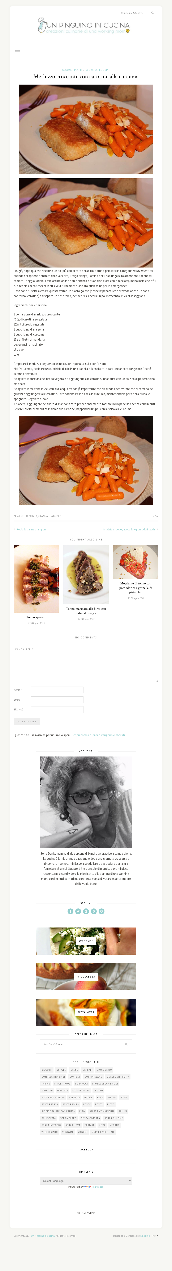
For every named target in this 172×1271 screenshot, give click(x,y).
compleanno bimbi (53, 1076)
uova (102, 1125)
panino (111, 1097)
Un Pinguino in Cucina (43, 1235)
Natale (88, 1097)
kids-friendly (81, 1090)
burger (61, 1069)
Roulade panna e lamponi (31, 529)
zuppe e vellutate (103, 1132)
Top (154, 1235)
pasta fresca (50, 1104)
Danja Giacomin (50, 515)
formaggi (81, 1083)
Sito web (18, 709)
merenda (74, 1097)
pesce (87, 1104)
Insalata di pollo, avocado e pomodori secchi (129, 529)
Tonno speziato (36, 617)
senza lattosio (51, 1125)
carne (74, 1069)
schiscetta (49, 1118)
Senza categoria (97, 69)
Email (18, 699)
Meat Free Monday (53, 1097)
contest (74, 1076)
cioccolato (104, 1069)
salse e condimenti (101, 1111)
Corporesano (93, 1076)
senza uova (72, 1125)
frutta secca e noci (105, 1083)
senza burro (68, 1118)
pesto (99, 1104)
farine (46, 1083)
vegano (115, 1125)
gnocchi (47, 1090)
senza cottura (90, 1118)
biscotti (47, 1069)
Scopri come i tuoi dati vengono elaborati (98, 735)
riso (82, 1111)
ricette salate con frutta (58, 1111)
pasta (124, 1097)
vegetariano (50, 1132)
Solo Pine (145, 1235)
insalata (62, 1090)
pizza (110, 1104)
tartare (90, 1125)
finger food (62, 1083)
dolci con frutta (118, 1076)
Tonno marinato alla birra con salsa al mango (86, 611)
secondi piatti (72, 69)
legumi (98, 1090)
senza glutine (113, 1118)
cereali (87, 1069)
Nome (18, 690)
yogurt (82, 1132)
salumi (123, 1111)
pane (100, 1097)
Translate (98, 1187)
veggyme (68, 1132)
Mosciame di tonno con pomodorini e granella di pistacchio (135, 587)
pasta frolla (71, 1104)
